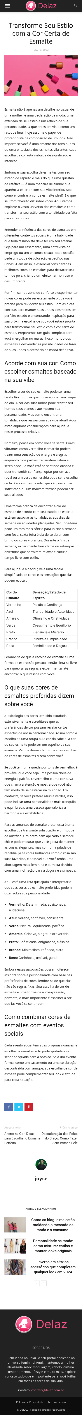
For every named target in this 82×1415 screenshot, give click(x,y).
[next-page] (44, 1283)
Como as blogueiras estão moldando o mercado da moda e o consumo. (53, 1225)
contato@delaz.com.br (47, 1390)
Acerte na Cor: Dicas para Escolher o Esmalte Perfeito (22, 1138)
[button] (7, 6)
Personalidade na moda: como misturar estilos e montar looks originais (53, 1246)
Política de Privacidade (30, 1402)
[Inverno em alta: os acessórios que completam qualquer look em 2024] (15, 1267)
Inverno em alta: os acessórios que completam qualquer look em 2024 (53, 1267)
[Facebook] (8, 1107)
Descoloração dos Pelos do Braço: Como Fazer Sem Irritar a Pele (60, 1138)
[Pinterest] (28, 1107)
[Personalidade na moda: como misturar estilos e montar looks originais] (15, 1246)
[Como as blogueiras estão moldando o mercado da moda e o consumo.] (15, 1224)
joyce (41, 1178)
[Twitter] (18, 1107)
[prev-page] (37, 1283)
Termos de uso (57, 1402)
